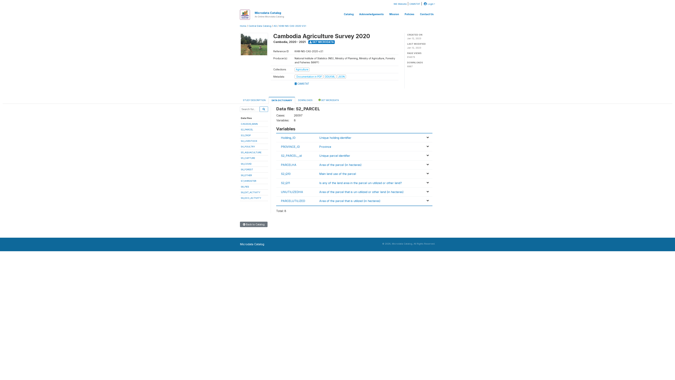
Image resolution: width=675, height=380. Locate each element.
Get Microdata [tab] (330, 100)
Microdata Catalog (268, 13)
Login (430, 4)
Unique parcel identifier (334, 155)
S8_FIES (245, 186)
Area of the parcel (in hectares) (340, 165)
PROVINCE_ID (290, 146)
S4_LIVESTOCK (249, 141)
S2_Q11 (285, 183)
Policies (409, 14)
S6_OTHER (246, 175)
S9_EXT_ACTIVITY (250, 192)
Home (243, 26)
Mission (394, 14)
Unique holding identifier (335, 138)
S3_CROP (246, 135)
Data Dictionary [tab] (282, 100)
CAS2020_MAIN (249, 123)
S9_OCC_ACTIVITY (251, 198)
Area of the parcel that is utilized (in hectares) (349, 201)
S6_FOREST (247, 169)
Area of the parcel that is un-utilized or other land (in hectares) (361, 192)
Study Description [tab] (254, 100)
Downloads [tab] (305, 100)
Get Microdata (323, 41)
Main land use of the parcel (337, 174)
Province (325, 146)
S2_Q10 (286, 174)
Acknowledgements (371, 14)
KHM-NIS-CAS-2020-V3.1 (292, 26)
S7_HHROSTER (248, 180)
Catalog (349, 14)
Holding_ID (288, 138)
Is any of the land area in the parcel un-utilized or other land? (360, 183)
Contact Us (427, 14)
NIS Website (400, 4)
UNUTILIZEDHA (292, 192)
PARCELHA (288, 165)
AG (275, 26)
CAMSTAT (414, 4)
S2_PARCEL (247, 129)
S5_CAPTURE (248, 158)
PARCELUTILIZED (293, 201)
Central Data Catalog (260, 26)
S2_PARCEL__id (291, 155)
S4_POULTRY (248, 146)
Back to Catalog (255, 224)
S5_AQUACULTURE (251, 152)
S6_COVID (246, 163)
